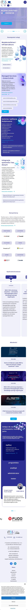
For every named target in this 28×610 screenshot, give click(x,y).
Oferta (13, 571)
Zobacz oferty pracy (10, 453)
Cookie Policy (12, 608)
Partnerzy (13, 578)
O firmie (13, 574)
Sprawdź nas (6, 23)
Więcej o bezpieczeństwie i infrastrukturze (7, 60)
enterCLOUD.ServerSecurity (9, 105)
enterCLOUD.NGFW (7, 108)
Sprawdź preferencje (13, 605)
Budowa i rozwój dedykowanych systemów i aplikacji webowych (13, 147)
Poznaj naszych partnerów (7, 226)
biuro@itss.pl (15, 551)
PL (8, 6)
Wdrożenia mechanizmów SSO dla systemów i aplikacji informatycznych (13, 201)
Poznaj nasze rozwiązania (7, 192)
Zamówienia (13, 581)
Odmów (13, 601)
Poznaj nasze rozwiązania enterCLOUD (7, 94)
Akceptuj (13, 598)
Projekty (13, 579)
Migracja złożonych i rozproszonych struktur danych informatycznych (13, 196)
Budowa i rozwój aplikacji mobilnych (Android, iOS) (11, 152)
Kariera (13, 576)
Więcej (5, 112)
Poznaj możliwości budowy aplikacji (7, 141)
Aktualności (13, 573)
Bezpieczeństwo (7, 65)
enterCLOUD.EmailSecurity (9, 98)
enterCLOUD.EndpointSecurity (10, 102)
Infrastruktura (6, 68)
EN (10, 6)
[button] (25, 584)
